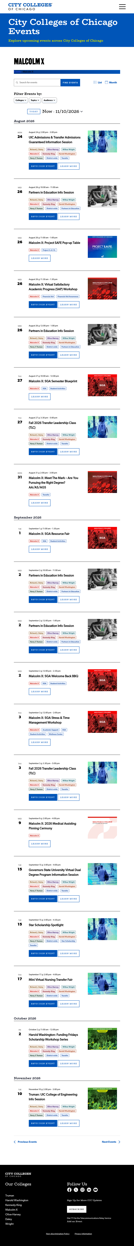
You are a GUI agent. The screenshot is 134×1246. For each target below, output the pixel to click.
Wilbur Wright (69, 149)
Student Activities (57, 389)
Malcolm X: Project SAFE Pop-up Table (54, 242)
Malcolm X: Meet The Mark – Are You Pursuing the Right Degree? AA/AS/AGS (53, 482)
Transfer (65, 158)
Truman (9, 1195)
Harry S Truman (36, 158)
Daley (8, 1219)
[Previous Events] (16, 111)
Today (33, 111)
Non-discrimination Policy (57, 1234)
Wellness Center (56, 734)
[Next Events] (23, 111)
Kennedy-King (49, 154)
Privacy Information (83, 1234)
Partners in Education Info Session (51, 192)
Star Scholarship (68, 941)
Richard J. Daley (36, 149)
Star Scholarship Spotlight (46, 925)
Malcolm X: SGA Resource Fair (49, 533)
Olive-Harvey (53, 149)
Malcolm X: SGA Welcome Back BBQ (53, 676)
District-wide (52, 158)
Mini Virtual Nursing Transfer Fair (50, 979)
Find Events (70, 82)
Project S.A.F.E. (49, 250)
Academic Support (50, 730)
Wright (9, 1224)
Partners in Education (70, 208)
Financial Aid (48, 297)
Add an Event (74, 1221)
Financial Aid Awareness (68, 297)
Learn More (68, 166)
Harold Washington (67, 154)
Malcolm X (34, 154)
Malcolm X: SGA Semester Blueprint (53, 381)
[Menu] (122, 6)
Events (17, 72)
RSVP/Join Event (43, 166)
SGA (44, 389)
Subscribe (76, 1209)
